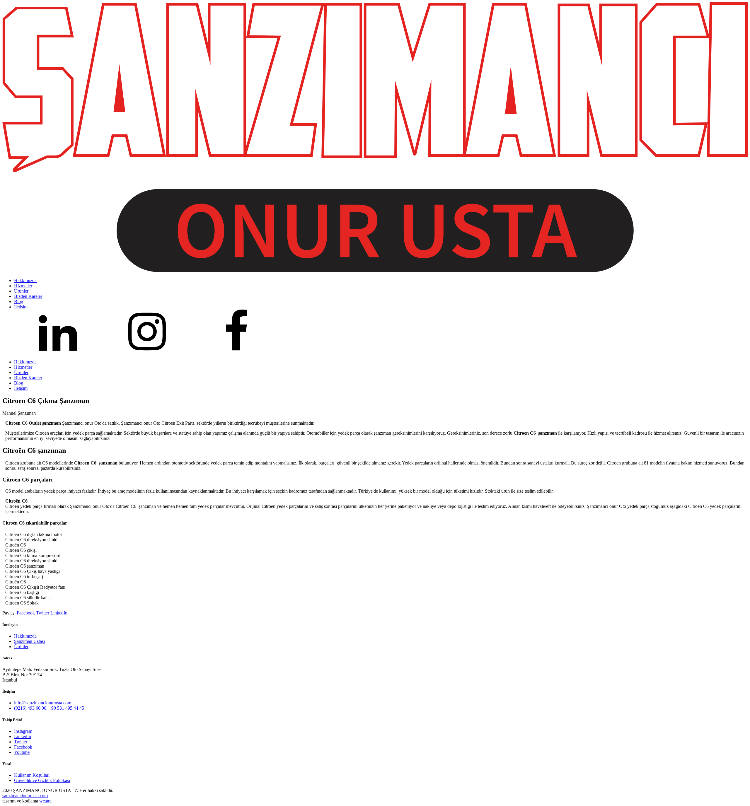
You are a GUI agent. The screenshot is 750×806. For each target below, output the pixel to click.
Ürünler (21, 372)
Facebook (26, 612)
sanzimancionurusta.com (25, 795)
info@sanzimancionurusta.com (42, 702)
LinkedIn (58, 612)
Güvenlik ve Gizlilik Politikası (42, 780)
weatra (45, 800)
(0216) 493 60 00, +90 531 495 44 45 (49, 708)
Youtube (22, 752)
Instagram (23, 731)
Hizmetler (23, 367)
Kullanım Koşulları (32, 775)
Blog (18, 382)
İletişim (21, 388)
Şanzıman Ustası (29, 641)
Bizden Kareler (28, 377)
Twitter (42, 612)
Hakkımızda (25, 361)
